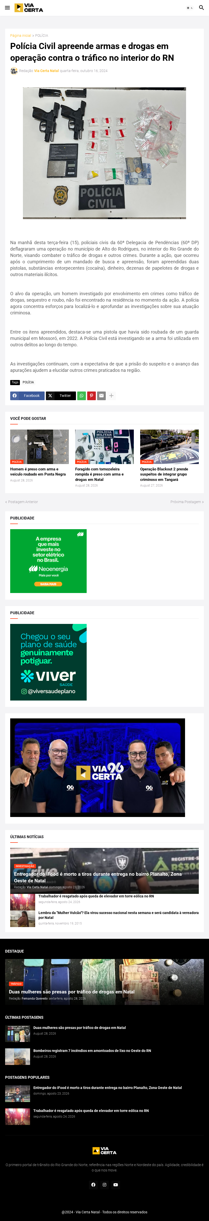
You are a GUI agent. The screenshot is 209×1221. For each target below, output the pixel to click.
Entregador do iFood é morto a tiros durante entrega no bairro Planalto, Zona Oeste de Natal (107, 1088)
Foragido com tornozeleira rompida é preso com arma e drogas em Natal (99, 474)
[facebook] (93, 1185)
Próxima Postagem (186, 502)
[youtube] (115, 1185)
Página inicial (20, 36)
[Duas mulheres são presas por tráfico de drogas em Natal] (17, 1033)
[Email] (101, 396)
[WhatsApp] (81, 396)
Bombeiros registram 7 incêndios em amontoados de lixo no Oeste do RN (92, 1051)
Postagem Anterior (23, 502)
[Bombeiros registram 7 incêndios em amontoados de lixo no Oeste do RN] (17, 1056)
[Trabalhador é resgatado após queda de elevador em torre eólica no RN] (22, 902)
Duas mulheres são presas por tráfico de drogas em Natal (79, 1028)
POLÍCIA (41, 36)
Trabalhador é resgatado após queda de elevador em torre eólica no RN (96, 896)
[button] (7, 8)
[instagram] (104, 1185)
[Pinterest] (91, 396)
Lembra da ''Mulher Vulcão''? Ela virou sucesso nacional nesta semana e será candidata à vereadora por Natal (118, 915)
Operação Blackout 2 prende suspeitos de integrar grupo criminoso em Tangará (164, 474)
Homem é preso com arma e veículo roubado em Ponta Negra (38, 472)
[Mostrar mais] (111, 396)
